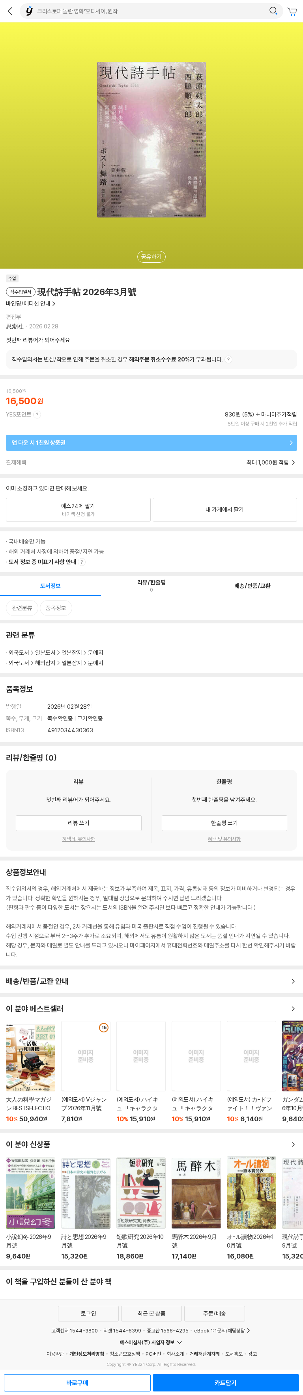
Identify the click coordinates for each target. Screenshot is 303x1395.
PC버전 (153, 1354)
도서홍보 (234, 1354)
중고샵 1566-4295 (168, 1330)
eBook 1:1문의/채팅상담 (219, 1330)
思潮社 (15, 326)
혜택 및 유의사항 (78, 839)
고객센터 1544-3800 (74, 1330)
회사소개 (175, 1354)
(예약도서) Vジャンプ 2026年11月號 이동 (85, 1072)
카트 (293, 12)
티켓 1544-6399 (122, 1330)
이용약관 (55, 1354)
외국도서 (19, 652)
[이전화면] (10, 11)
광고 (252, 1354)
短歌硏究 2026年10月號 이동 (141, 1208)
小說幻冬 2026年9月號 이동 (30, 1208)
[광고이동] (273, 11)
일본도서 (45, 652)
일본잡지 (72, 652)
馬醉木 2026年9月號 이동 (196, 1209)
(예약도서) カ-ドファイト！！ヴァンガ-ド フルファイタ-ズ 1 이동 (251, 1072)
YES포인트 (19, 414)
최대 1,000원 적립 (268, 462)
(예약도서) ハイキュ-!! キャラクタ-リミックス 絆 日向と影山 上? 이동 (141, 1072)
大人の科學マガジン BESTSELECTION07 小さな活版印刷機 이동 (30, 1073)
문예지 (95, 652)
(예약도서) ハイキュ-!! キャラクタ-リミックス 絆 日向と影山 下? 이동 (196, 1072)
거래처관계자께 (204, 1354)
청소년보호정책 (125, 1354)
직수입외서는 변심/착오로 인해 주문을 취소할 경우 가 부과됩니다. (117, 359)
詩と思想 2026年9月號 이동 (85, 1209)
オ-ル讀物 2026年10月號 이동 (251, 1208)
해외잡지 (45, 663)
